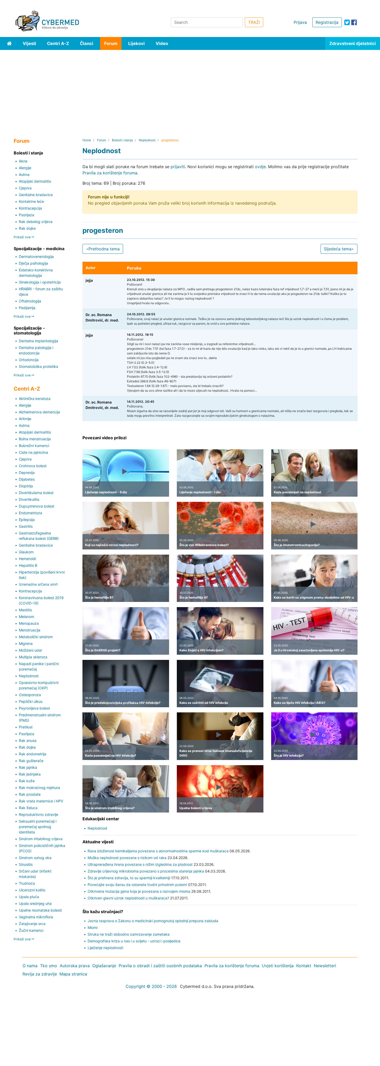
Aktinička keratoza (34, 398)
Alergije (25, 168)
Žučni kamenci (31, 930)
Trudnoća (27, 883)
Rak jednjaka (30, 774)
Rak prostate (30, 794)
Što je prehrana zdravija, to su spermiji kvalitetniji (129, 878)
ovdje (260, 166)
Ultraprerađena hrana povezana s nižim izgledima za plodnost (140, 864)
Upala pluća (29, 896)
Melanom (26, 616)
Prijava (300, 22)
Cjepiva (25, 188)
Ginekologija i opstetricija (40, 282)
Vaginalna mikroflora (36, 917)
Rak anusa (27, 740)
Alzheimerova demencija (39, 412)
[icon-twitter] (347, 22)
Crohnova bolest (33, 466)
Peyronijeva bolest (34, 708)
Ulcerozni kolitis (32, 890)
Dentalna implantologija (38, 341)
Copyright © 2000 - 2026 (151, 986)
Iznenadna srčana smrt (38, 584)
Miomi (92, 927)
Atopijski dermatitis (35, 181)
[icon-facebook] (354, 22)
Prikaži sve (23, 237)
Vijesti (29, 43)
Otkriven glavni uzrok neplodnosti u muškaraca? (128, 898)
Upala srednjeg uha (35, 903)
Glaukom (26, 552)
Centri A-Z (58, 43)
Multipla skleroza (33, 657)
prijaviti (178, 166)
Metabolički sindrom (36, 637)
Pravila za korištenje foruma (109, 172)
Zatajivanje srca (32, 923)
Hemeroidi (27, 558)
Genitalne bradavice (36, 194)
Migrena (26, 643)
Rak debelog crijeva (35, 221)
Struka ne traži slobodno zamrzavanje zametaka (129, 934)
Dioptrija (26, 486)
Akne (23, 161)
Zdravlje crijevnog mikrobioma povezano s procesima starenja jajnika (146, 871)
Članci (86, 43)
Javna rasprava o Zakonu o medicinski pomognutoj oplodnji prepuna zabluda (153, 921)
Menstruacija (29, 630)
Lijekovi (136, 43)
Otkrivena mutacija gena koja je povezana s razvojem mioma (139, 891)
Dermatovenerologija (36, 256)
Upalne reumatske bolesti (40, 910)
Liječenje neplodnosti (105, 947)
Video (162, 43)
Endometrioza (30, 513)
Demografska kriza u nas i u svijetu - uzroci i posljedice (134, 941)
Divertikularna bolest (36, 492)
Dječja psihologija (33, 263)
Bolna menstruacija (35, 439)
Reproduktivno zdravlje (38, 814)
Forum (110, 43)
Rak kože (27, 781)
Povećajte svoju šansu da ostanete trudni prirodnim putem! (137, 884)
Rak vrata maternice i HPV (41, 801)
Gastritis (26, 526)
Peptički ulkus (30, 701)
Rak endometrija (32, 754)
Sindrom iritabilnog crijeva (41, 839)
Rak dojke (27, 228)
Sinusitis (26, 864)
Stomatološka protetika (38, 366)
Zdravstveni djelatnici (352, 43)
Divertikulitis (29, 499)
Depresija (27, 472)
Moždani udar (30, 650)
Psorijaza (26, 215)
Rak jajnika (28, 767)
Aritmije (25, 418)
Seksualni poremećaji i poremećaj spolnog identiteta (37, 826)
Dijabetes (27, 479)
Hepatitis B (28, 565)
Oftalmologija (30, 301)
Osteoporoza (30, 694)
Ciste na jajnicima (33, 452)
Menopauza (29, 623)
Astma (24, 174)
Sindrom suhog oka (35, 857)
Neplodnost (29, 676)
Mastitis (25, 610)
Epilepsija (27, 519)
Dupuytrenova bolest (36, 506)
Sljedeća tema (338, 248)
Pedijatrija (27, 307)
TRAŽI (254, 22)
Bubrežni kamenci (34, 445)
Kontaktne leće (31, 201)
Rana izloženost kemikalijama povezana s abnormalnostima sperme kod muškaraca (158, 851)
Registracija (327, 22)
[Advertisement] (190, 89)
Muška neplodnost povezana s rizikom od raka (127, 857)
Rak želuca (28, 808)
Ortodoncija (29, 359)
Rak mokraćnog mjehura (39, 787)
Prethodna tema (104, 248)
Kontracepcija (30, 208)
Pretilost (26, 727)
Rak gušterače (31, 760)
